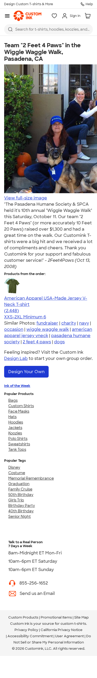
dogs (59, 342)
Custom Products (23, 617)
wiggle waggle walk (47, 329)
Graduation (18, 483)
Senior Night (19, 516)
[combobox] (48, 29)
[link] (27, 16)
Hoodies (15, 422)
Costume (16, 473)
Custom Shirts (21, 406)
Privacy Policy (26, 630)
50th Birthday (20, 494)
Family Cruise (20, 489)
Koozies (15, 433)
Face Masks (18, 411)
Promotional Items (56, 617)
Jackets (15, 427)
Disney (14, 467)
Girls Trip (16, 500)
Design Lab (16, 358)
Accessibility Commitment (30, 636)
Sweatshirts (19, 444)
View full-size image (25, 198)
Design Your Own (26, 371)
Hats (12, 416)
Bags (13, 400)
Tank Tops (17, 449)
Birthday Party (21, 505)
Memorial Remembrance (31, 478)
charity (68, 323)
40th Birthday (21, 511)
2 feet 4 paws (37, 342)
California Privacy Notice (62, 630)
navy (84, 323)
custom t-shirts (73, 623)
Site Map (81, 617)
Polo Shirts (17, 438)
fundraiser (47, 323)
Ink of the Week (17, 386)
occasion (13, 329)
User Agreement (69, 636)
